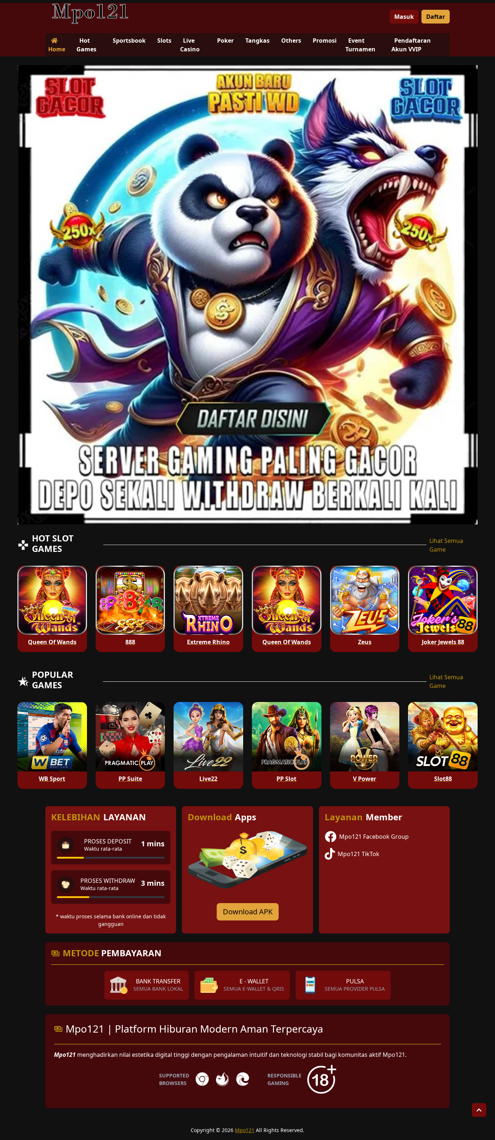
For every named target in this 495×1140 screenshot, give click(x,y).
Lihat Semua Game (446, 545)
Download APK (248, 911)
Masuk (404, 17)
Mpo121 (244, 1130)
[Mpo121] (90, 14)
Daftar (435, 17)
